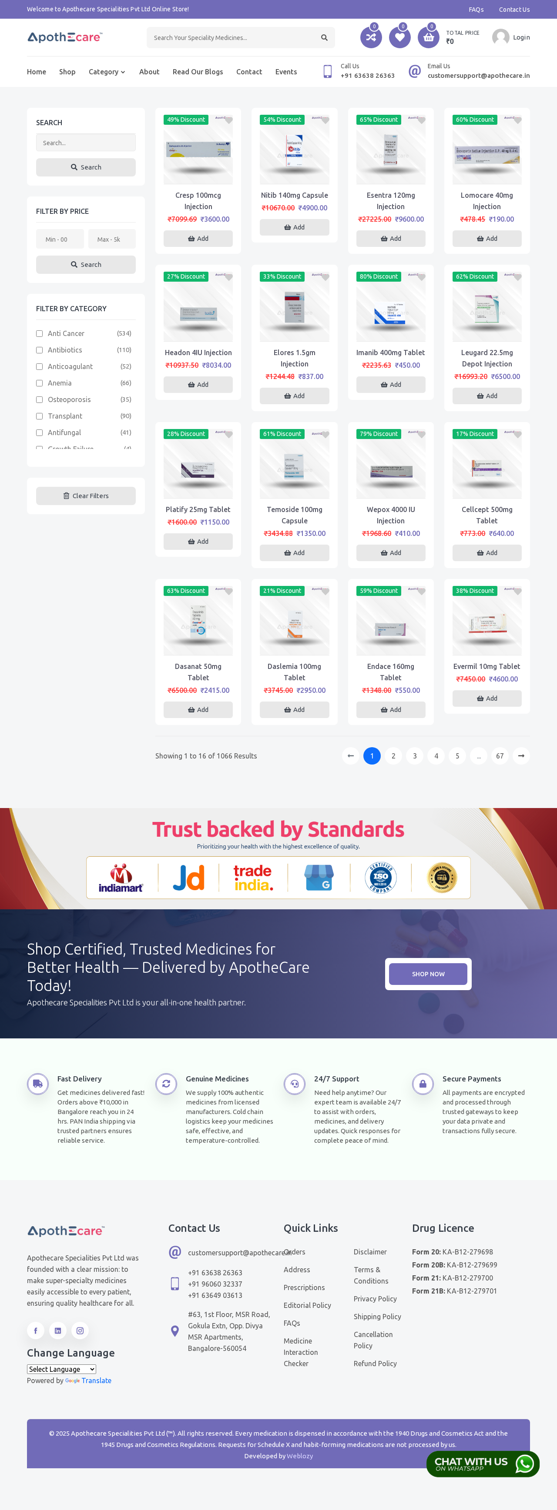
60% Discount (475, 119)
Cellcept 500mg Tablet (487, 515)
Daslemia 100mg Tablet (294, 672)
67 (500, 756)
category (103, 72)
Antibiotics (65, 350)
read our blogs (198, 72)
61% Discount (282, 433)
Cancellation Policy (373, 1340)
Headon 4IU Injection (198, 352)
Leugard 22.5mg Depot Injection (487, 358)
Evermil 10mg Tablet (486, 666)
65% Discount (379, 119)
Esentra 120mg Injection (391, 200)
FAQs (476, 9)
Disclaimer (370, 1252)
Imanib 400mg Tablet (390, 352)
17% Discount (475, 433)
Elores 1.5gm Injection (294, 358)
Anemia (60, 383)
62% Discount (475, 276)
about (149, 72)
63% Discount (186, 590)
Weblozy (300, 1456)
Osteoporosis (69, 399)
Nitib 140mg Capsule (294, 195)
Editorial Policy (307, 1305)
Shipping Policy (377, 1316)
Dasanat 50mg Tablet (198, 672)
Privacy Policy (375, 1299)
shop (67, 72)
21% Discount (282, 590)
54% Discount (282, 119)
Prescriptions (304, 1287)
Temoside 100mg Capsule (294, 515)
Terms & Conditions (371, 1275)
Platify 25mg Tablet (198, 509)
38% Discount (475, 590)
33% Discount (282, 276)
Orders (294, 1252)
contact (249, 72)
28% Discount (186, 433)
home (36, 72)
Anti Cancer (66, 333)
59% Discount (379, 590)
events (286, 72)
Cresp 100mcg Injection (198, 200)
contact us (514, 9)
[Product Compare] (198, 175)
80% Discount (379, 276)
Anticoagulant (70, 366)
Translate (96, 1380)
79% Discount (379, 433)
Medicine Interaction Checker (301, 1352)
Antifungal (64, 432)
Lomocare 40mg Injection (487, 200)
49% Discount (186, 119)
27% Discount (186, 276)
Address (297, 1270)
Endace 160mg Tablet (390, 672)
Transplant (65, 416)
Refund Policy (375, 1363)
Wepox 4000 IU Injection (391, 515)
